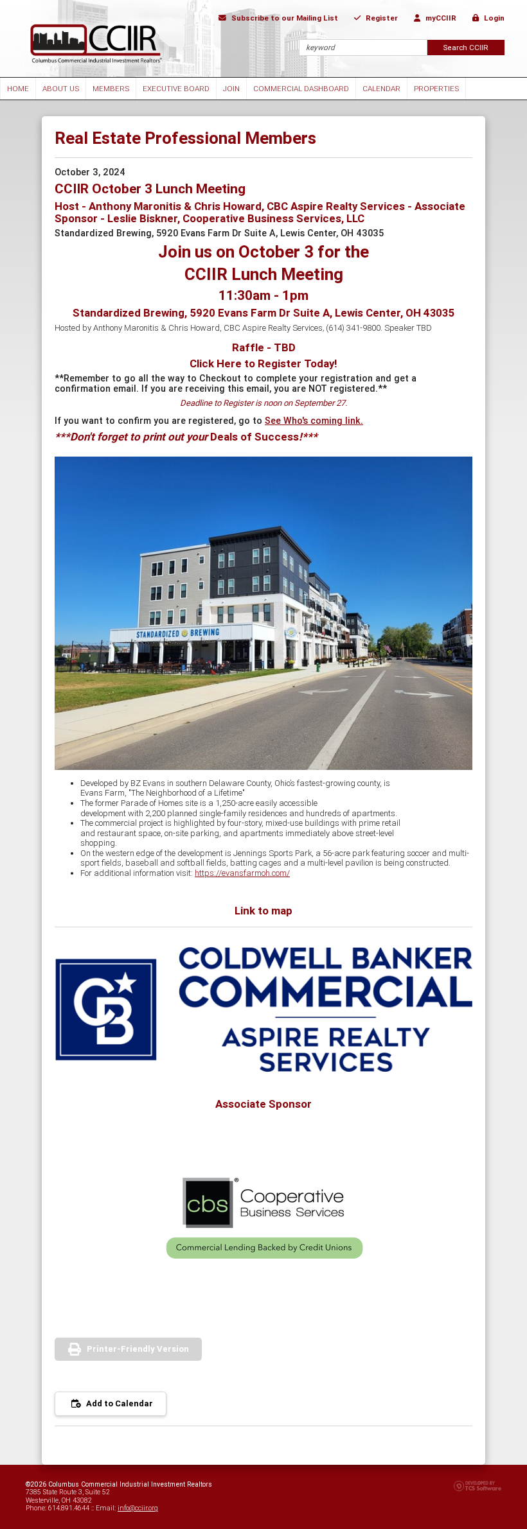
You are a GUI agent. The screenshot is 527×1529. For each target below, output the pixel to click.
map (281, 911)
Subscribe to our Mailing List (283, 17)
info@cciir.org (138, 1508)
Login (493, 17)
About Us (60, 88)
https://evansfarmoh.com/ (242, 873)
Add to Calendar (118, 1403)
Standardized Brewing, (263, 313)
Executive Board (176, 88)
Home (18, 88)
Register (381, 17)
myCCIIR (440, 17)
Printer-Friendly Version (138, 1348)
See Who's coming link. (314, 420)
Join (231, 88)
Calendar (381, 88)
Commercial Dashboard (301, 88)
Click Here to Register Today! (263, 363)
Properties (436, 88)
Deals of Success (254, 437)
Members (111, 88)
